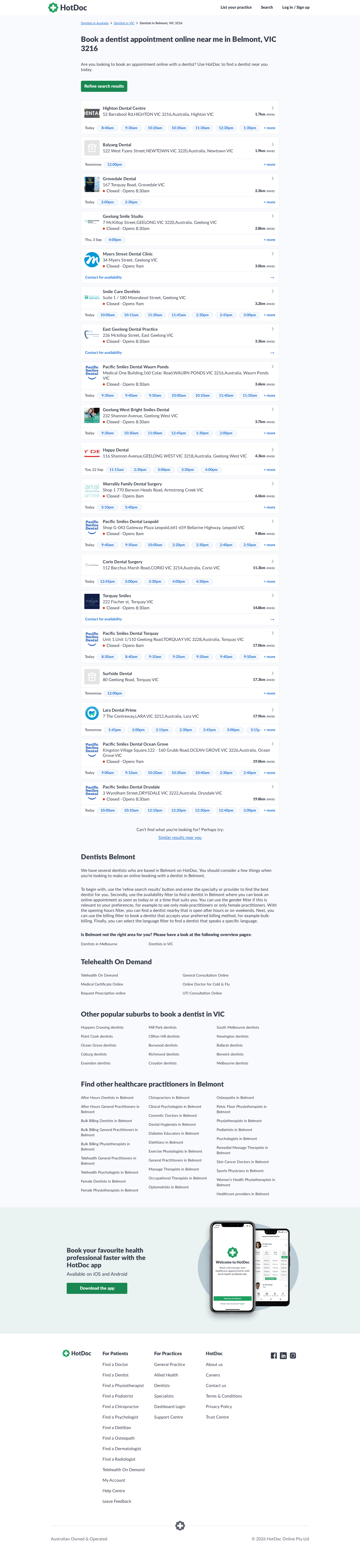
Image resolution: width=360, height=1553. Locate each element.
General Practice (169, 1365)
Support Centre (168, 1417)
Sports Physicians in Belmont (240, 1171)
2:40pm (226, 545)
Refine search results (104, 86)
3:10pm (107, 507)
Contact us (216, 1386)
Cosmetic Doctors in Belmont (173, 1116)
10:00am (107, 315)
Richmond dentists (164, 1054)
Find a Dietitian (117, 1428)
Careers (213, 1375)
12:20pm (178, 810)
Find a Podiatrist (118, 1396)
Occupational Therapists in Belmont (178, 1178)
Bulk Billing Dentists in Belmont (106, 1121)
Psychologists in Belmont (237, 1139)
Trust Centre (217, 1417)
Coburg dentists (94, 1054)
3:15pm (257, 730)
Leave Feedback (117, 1501)
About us (214, 1365)
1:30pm (250, 128)
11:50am (250, 396)
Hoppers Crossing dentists (102, 1027)
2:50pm (250, 545)
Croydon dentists (163, 1063)
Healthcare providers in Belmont (243, 1194)
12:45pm (178, 433)
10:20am (155, 128)
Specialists (164, 1396)
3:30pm (187, 470)
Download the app (97, 1288)
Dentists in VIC (124, 23)
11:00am (155, 433)
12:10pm (155, 810)
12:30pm (226, 128)
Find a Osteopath (119, 1438)
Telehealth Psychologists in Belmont (109, 1172)
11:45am (179, 315)
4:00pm (115, 240)
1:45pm (114, 730)
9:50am (155, 396)
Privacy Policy (219, 1407)
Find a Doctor (115, 1365)
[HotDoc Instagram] (293, 1355)
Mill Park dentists (163, 1027)
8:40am (107, 128)
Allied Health (166, 1375)
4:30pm (202, 582)
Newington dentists (233, 1036)
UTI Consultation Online (202, 993)
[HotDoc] (67, 7)
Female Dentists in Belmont (103, 1181)
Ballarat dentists (230, 1045)
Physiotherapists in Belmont (239, 1121)
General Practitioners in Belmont (175, 1160)
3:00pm (250, 315)
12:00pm (114, 165)
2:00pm (107, 202)
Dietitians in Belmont (166, 1142)
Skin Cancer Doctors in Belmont (243, 1162)
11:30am (202, 128)
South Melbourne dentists (238, 1027)
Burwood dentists (163, 1045)
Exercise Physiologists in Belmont (175, 1151)
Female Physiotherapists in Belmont (109, 1190)
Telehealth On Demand (99, 975)
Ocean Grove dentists (98, 1045)
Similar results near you (180, 838)
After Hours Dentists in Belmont (107, 1098)
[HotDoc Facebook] (274, 1355)
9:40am (131, 396)
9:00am (107, 773)
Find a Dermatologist (122, 1449)
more (269, 128)
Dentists (162, 1386)
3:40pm (131, 507)
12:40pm (226, 810)
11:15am (116, 470)
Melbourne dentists (232, 1063)
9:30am (131, 128)
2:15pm (162, 730)
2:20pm (178, 545)
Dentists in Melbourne (99, 944)
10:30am (179, 128)
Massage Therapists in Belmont (174, 1169)
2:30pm (131, 202)
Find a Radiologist (119, 1459)
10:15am (131, 315)
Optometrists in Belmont (169, 1187)
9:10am (155, 657)
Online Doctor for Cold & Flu (206, 984)
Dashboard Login (169, 1407)
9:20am (179, 657)
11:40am (226, 396)
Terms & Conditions (224, 1396)
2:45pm (226, 315)
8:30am (107, 657)
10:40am (202, 773)
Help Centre (114, 1491)
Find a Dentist (116, 1375)
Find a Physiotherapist (123, 1386)
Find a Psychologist (120, 1417)
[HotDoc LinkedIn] (283, 1355)
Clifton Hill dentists (164, 1036)
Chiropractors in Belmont (169, 1098)
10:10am (202, 396)
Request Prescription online (103, 993)
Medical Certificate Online (102, 984)
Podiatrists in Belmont (234, 1130)
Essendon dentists (95, 1063)
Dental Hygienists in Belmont (172, 1125)
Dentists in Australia (95, 23)
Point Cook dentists (97, 1036)
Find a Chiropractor (121, 1407)
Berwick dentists (230, 1054)
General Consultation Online (205, 975)
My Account (114, 1480)
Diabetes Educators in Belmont (174, 1133)
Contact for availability (103, 277)
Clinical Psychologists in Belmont (175, 1107)
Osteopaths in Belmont (235, 1098)
